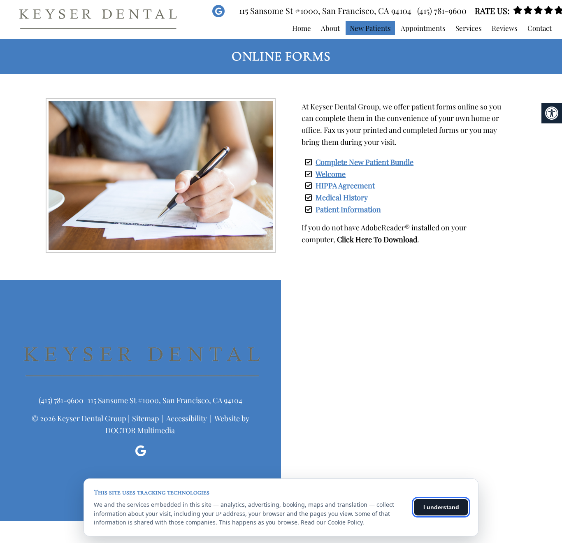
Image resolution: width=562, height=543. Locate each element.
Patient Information (348, 209)
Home (301, 27)
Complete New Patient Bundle (364, 162)
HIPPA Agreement (345, 185)
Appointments (423, 27)
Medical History (342, 197)
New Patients (370, 27)
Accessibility (186, 418)
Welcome (331, 174)
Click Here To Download (377, 239)
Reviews (505, 27)
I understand (441, 507)
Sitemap (145, 418)
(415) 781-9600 (442, 10)
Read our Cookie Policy (331, 522)
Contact (539, 27)
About (330, 27)
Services (468, 27)
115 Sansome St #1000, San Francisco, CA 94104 (325, 10)
